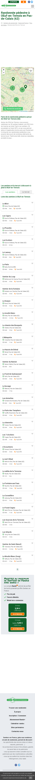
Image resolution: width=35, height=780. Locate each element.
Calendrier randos (17, 723)
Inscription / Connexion (17, 716)
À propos (13, 2)
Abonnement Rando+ (17, 720)
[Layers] (31, 70)
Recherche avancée (14, 109)
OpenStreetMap (24, 111)
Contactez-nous (17, 731)
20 (22, 90)
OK (31, 778)
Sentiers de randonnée (10, 23)
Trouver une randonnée (17, 708)
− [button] (3, 72)
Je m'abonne (17, 614)
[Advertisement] (17, 47)
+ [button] (3, 69)
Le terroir (26, 192)
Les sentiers (10, 192)
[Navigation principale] (32, 6)
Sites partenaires (17, 727)
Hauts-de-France (23, 23)
